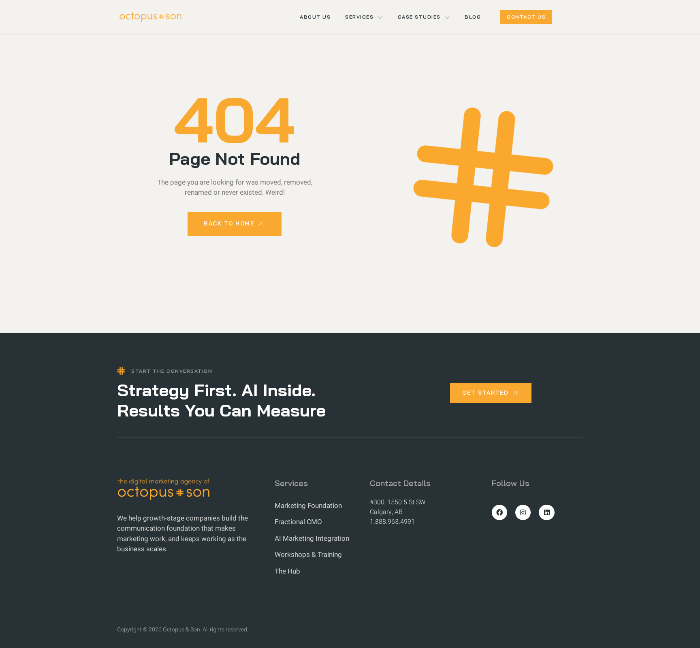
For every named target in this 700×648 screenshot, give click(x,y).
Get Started (485, 392)
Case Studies (419, 17)
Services (359, 17)
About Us (315, 17)
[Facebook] (499, 512)
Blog (473, 17)
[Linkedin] (546, 512)
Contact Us (526, 17)
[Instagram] (523, 512)
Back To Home (229, 223)
